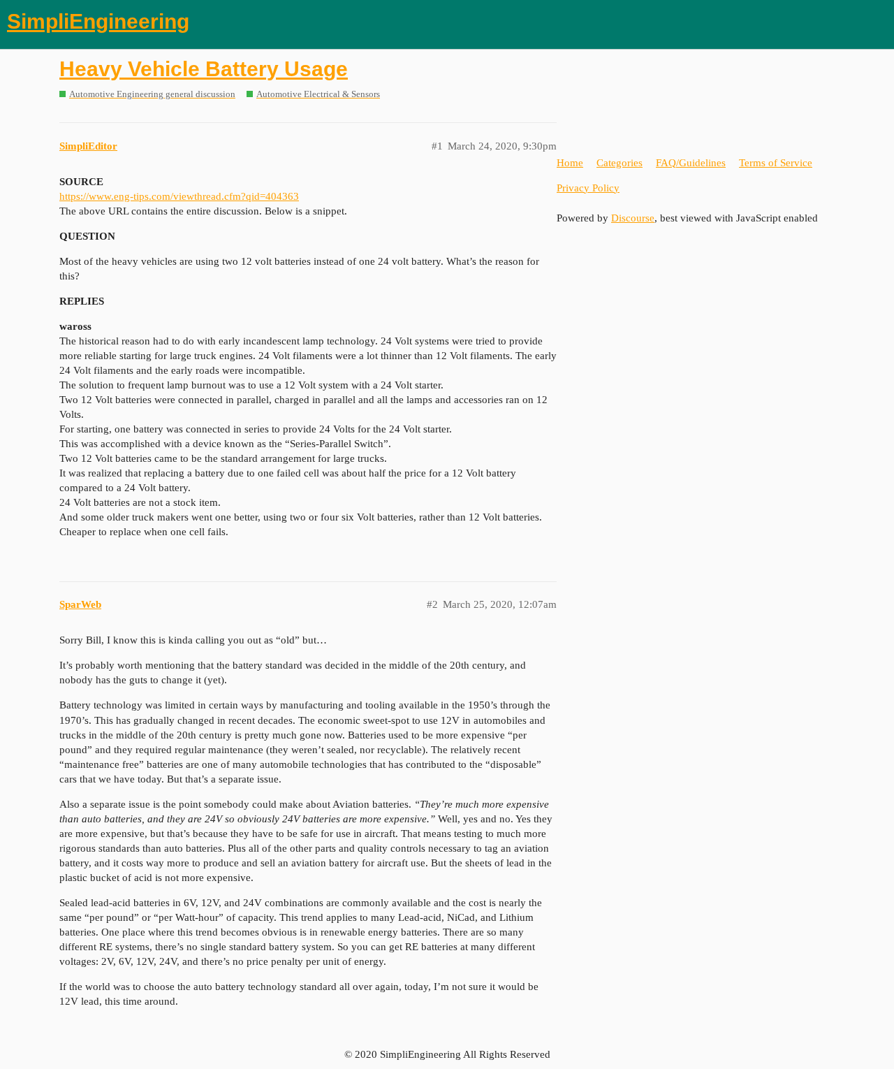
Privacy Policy (588, 188)
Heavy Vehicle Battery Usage (203, 68)
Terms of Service (775, 162)
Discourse (632, 218)
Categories (619, 162)
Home (570, 162)
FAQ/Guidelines (691, 162)
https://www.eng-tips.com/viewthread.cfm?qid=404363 (179, 196)
